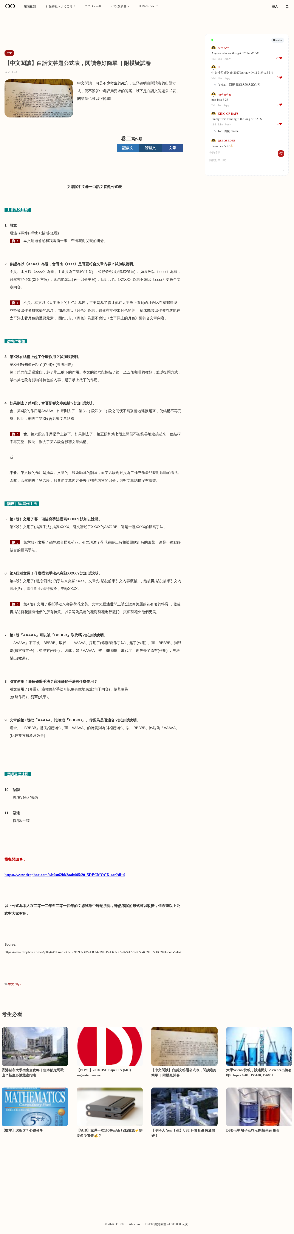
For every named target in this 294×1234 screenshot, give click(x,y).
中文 (11, 984)
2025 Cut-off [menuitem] (93, 6)
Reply (227, 58)
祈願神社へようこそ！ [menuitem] (61, 6)
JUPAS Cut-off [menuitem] (148, 6)
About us (134, 1224)
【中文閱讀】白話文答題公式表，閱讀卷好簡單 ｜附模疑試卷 (184, 1072)
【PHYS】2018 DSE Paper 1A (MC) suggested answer (104, 1072)
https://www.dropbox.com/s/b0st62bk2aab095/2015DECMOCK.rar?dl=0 (65, 875)
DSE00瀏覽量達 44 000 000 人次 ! (167, 1224)
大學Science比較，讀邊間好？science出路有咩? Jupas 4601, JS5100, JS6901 (259, 1072)
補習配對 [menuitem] (30, 6)
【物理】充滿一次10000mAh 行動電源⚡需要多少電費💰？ (109, 1133)
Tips (18, 984)
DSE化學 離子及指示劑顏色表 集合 (253, 1130)
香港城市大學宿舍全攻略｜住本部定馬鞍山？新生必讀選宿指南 (33, 1072)
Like (220, 58)
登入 (275, 6)
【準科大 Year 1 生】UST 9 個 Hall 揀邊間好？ (183, 1133)
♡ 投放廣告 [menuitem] (119, 6)
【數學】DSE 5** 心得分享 (22, 1130)
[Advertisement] (79, 33)
